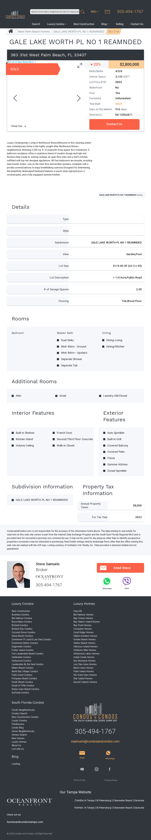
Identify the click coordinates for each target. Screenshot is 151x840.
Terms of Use (79, 780)
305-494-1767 (130, 11)
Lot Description (59, 277)
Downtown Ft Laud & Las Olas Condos (31, 639)
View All (77, 611)
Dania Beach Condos (22, 636)
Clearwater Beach (122, 800)
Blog (104, 24)
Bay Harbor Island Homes (86, 621)
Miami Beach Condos (22, 667)
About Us (16, 745)
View (66, 254)
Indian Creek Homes (83, 657)
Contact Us (137, 24)
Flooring (64, 301)
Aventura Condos (20, 614)
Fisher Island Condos (23, 650)
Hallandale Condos (21, 657)
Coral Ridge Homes (83, 632)
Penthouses (18, 724)
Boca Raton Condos (22, 621)
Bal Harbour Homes (83, 614)
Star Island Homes (83, 678)
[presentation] (15, 98)
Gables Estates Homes (85, 636)
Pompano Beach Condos (24, 678)
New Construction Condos (25, 717)
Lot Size (64, 266)
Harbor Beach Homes (84, 643)
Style (66, 231)
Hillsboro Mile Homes (84, 650)
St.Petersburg (103, 800)
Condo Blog (18, 727)
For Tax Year (100, 517)
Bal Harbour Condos (22, 618)
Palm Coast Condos (22, 675)
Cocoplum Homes (82, 628)
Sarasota (139, 800)
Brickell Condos (20, 625)
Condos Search (19, 713)
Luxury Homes (19, 741)
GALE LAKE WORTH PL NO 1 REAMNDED (78, 31)
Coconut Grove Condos (23, 632)
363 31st (113, 31)
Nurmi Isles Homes (83, 667)
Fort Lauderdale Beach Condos (27, 653)
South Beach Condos (22, 682)
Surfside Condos (20, 692)
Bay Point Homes (82, 625)
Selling (119, 24)
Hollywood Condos (21, 660)
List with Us (18, 749)
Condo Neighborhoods (23, 710)
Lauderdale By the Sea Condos (27, 664)
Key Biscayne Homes (84, 660)
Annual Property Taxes (91, 505)
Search (36, 24)
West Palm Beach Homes (34, 31)
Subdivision (62, 242)
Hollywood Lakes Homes (86, 653)
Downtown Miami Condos (25, 643)
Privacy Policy (110, 780)
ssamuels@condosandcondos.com (95, 741)
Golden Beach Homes (84, 639)
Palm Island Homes (83, 671)
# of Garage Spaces (56, 289)
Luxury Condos (55, 24)
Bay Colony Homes (83, 618)
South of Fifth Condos (23, 685)
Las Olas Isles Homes (85, 664)
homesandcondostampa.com (25, 822)
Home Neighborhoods (23, 731)
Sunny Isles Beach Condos (25, 689)
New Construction (84, 24)
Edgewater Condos (21, 646)
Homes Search (19, 734)
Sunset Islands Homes (85, 682)
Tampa (90, 800)
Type (66, 219)
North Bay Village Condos (25, 671)
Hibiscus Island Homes (85, 646)
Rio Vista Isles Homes (85, 675)
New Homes (18, 738)
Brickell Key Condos (22, 628)
